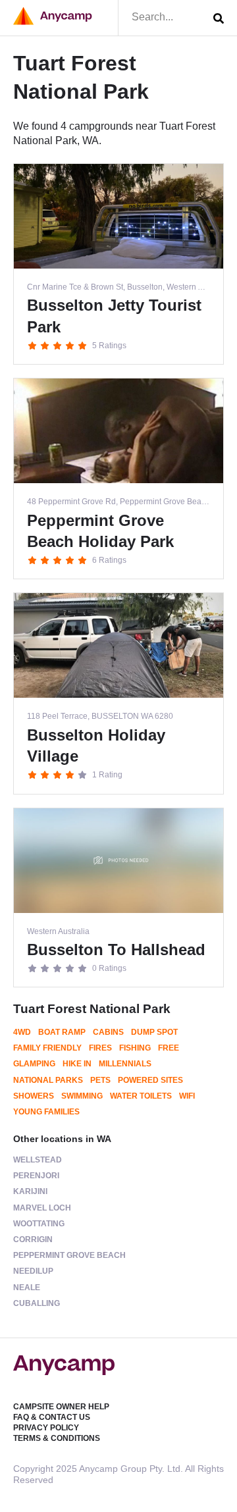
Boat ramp (62, 1032)
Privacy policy (46, 1427)
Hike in (77, 1063)
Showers (33, 1096)
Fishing (135, 1048)
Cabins (108, 1032)
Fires (100, 1048)
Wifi (187, 1096)
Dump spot (154, 1032)
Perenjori (36, 1175)
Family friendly (47, 1048)
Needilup (33, 1271)
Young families (46, 1111)
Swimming (82, 1096)
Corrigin (33, 1239)
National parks (48, 1080)
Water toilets (141, 1096)
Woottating (39, 1223)
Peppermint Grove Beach (69, 1255)
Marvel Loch (42, 1207)
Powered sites (150, 1080)
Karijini (30, 1191)
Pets (100, 1080)
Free (168, 1048)
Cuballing (36, 1303)
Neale (26, 1287)
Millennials (125, 1063)
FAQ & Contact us (51, 1417)
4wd (22, 1032)
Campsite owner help (61, 1406)
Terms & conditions (56, 1438)
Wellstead (37, 1159)
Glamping (34, 1063)
